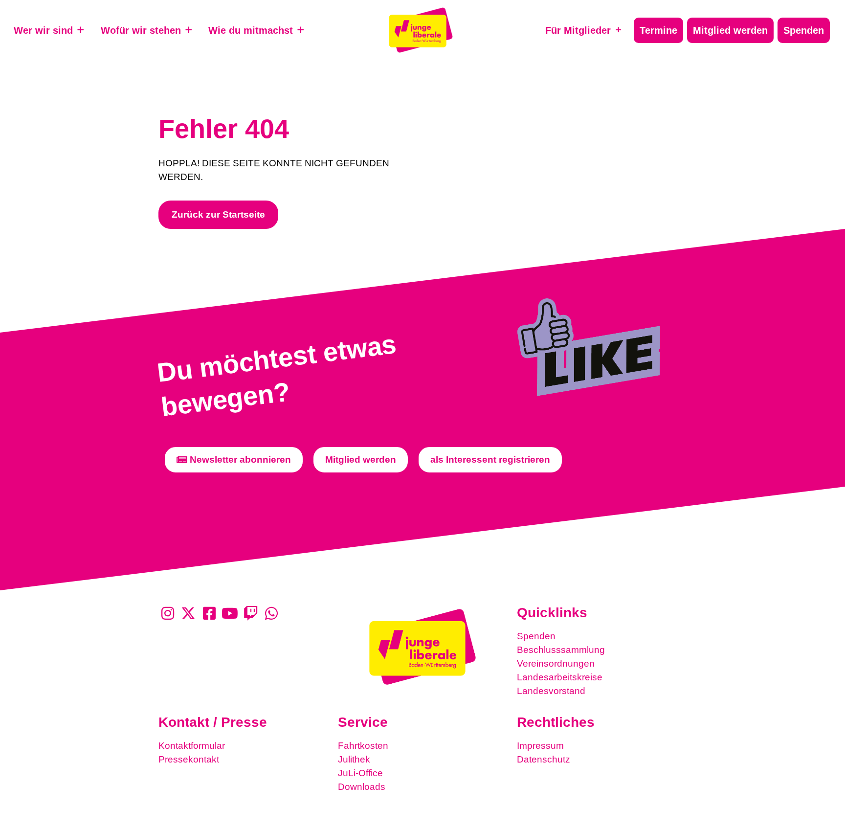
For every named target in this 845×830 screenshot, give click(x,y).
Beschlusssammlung (561, 650)
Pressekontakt (188, 759)
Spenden (536, 636)
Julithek (354, 759)
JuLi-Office (360, 773)
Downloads (361, 787)
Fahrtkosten (363, 745)
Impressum (540, 745)
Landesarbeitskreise (559, 677)
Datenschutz (543, 759)
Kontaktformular (191, 745)
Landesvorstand (551, 691)
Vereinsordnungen (556, 663)
